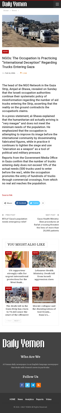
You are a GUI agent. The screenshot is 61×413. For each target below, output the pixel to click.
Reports (40, 399)
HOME (12, 399)
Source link (7, 195)
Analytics (29, 399)
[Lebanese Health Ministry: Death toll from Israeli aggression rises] (44, 259)
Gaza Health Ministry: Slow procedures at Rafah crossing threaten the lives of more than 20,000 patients (46, 225)
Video (48, 399)
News (5, 52)
